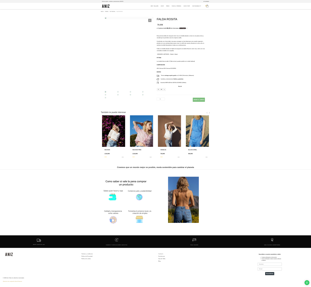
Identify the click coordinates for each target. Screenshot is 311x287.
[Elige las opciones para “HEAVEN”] (122, 157)
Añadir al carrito (198, 99)
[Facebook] (9, 260)
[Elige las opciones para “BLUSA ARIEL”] (206, 157)
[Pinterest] (12, 260)
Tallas (180, 86)
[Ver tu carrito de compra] (207, 6)
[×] (307, 282)
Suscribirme (269, 273)
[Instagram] (6, 260)
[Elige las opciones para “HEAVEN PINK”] (150, 157)
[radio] (158, 89)
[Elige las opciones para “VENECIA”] (178, 157)
